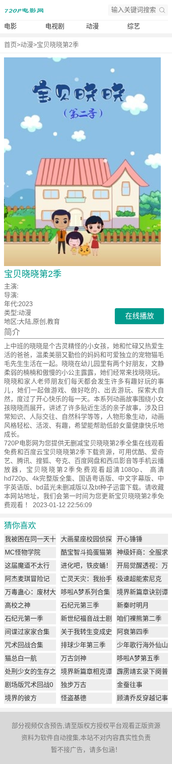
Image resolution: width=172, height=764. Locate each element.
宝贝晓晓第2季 (58, 44)
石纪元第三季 (80, 605)
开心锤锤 (129, 539)
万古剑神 (73, 658)
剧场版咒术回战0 (29, 684)
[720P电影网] (24, 10)
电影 (10, 26)
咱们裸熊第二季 (139, 618)
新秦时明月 (133, 605)
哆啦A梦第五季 (138, 658)
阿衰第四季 (133, 631)
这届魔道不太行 (27, 565)
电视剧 (54, 26)
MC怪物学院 (22, 552)
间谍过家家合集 (27, 631)
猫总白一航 (21, 658)
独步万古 (73, 684)
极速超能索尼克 (139, 578)
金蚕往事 (129, 684)
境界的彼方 (21, 698)
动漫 (92, 26)
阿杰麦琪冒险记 (27, 578)
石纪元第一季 (24, 618)
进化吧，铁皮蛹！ (86, 565)
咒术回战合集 (24, 645)
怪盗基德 (73, 698)
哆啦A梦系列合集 (85, 592)
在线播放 (139, 316)
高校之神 (17, 605)
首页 (10, 44)
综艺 (133, 26)
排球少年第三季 (83, 645)
